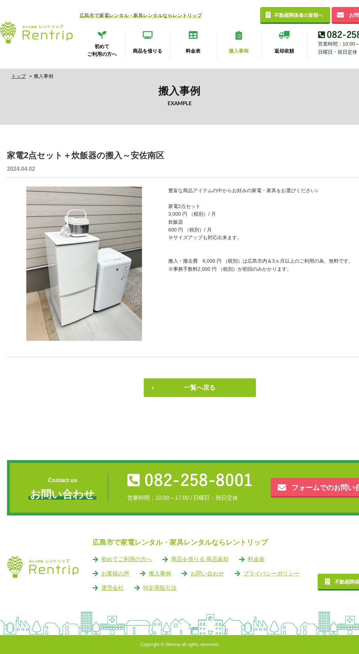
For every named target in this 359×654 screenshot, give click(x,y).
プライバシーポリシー (271, 574)
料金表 (256, 559)
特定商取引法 (160, 588)
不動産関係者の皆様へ (298, 15)
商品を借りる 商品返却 (200, 559)
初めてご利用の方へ (126, 559)
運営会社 (112, 588)
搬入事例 (160, 574)
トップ (18, 76)
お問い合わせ (207, 574)
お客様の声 (115, 574)
